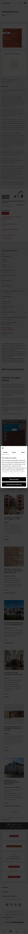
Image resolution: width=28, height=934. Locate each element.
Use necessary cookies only (14, 484)
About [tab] (23, 452)
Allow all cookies (14, 479)
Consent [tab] (5, 452)
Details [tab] (14, 452)
